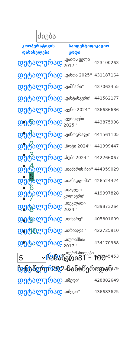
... (32, 242)
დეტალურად (40, 62)
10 (33, 231)
